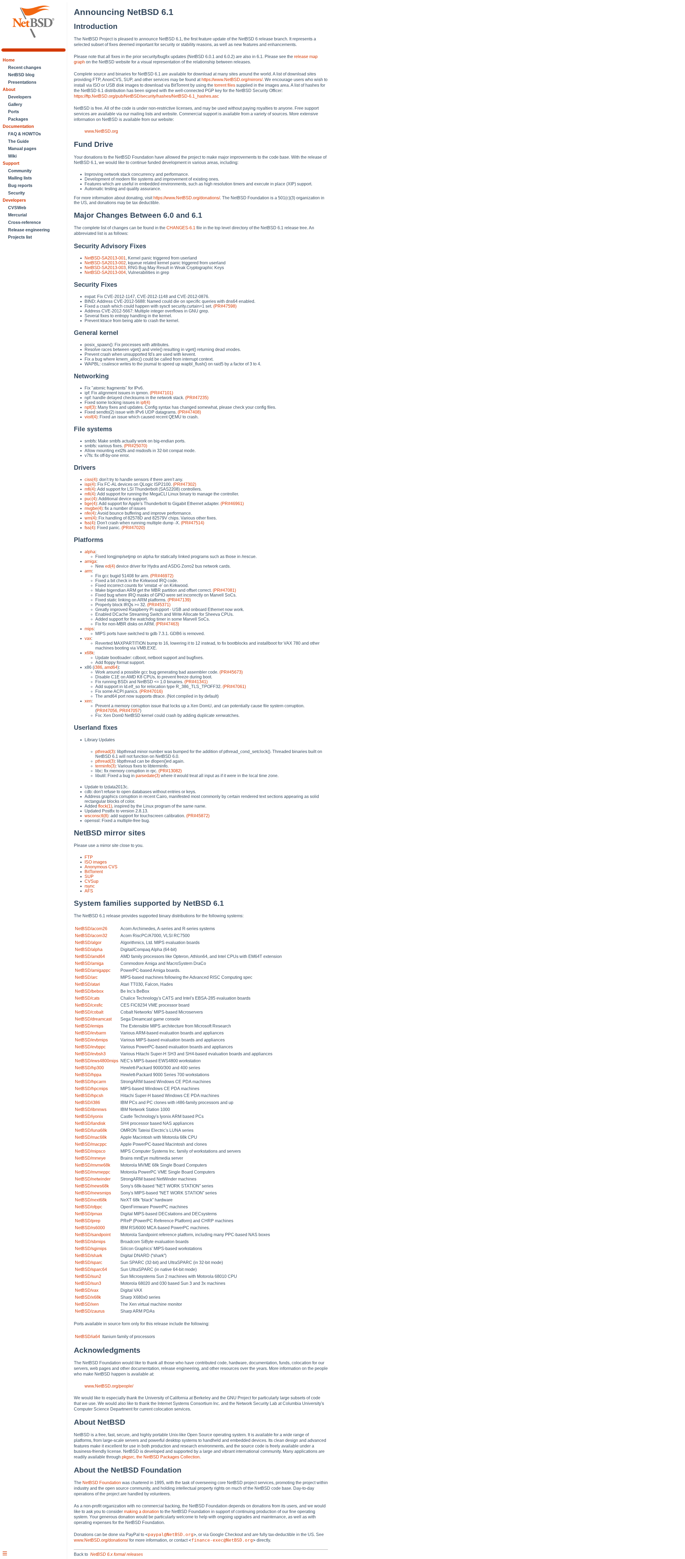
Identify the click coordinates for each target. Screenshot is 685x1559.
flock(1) (105, 806)
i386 (98, 667)
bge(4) (91, 503)
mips (89, 628)
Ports (13, 111)
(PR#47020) (133, 527)
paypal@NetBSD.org (170, 1534)
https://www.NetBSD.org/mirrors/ (231, 79)
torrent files (224, 85)
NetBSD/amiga (89, 963)
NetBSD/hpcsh (89, 1095)
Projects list (20, 237)
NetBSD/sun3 (88, 1283)
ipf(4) (145, 402)
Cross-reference (24, 222)
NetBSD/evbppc (90, 1047)
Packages (18, 119)
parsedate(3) (148, 775)
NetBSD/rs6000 (90, 1227)
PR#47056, (107, 710)
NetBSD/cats (87, 998)
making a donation (141, 1511)
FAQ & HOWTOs (24, 134)
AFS (89, 891)
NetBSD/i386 (87, 1102)
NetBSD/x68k (88, 1297)
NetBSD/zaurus (90, 1311)
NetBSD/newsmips (93, 1193)
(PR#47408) (189, 412)
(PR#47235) (196, 397)
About (9, 89)
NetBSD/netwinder (93, 1179)
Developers (19, 97)
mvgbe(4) (93, 508)
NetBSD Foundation (101, 1482)
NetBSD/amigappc (93, 970)
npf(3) (90, 407)
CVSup (91, 881)
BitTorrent (94, 871)
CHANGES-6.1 (180, 228)
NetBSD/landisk (90, 1123)
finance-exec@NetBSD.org (222, 1540)
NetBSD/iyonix (89, 1116)
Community (20, 171)
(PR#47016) (151, 691)
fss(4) (90, 523)
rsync (90, 886)
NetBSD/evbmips (91, 1040)
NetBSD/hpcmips (91, 1088)
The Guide (18, 141)
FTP (89, 857)
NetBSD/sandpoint (93, 1234)
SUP (89, 876)
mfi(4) (90, 489)
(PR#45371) (158, 604)
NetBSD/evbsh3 (90, 1054)
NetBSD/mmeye (90, 1158)
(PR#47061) (234, 686)
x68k (89, 653)
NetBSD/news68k (92, 1186)
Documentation (18, 126)
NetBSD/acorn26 (91, 928)
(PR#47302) (184, 484)
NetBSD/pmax (88, 1214)
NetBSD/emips (89, 1026)
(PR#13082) (170, 771)
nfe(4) (90, 513)
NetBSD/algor (88, 942)
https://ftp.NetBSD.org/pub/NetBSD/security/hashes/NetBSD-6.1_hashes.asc (146, 96)
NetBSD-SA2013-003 (105, 267)
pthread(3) (105, 751)
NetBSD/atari (87, 984)
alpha (90, 551)
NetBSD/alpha (88, 949)
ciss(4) (91, 479)
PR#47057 (129, 710)
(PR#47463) (167, 624)
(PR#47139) (179, 600)
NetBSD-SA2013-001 (105, 258)
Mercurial (17, 215)
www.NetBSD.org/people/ (109, 1386)
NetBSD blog (21, 74)
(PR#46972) (161, 576)
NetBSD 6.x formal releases (116, 1554)
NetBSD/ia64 (87, 1336)
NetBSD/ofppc (88, 1207)
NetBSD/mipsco (90, 1151)
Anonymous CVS (101, 867)
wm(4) (90, 518)
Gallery (15, 104)
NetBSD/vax (86, 1290)
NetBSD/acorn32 (91, 935)
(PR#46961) (232, 503)
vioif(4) (91, 417)
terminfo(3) (105, 766)
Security (16, 193)
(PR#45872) (198, 815)
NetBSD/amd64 (90, 956)
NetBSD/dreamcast (93, 1019)
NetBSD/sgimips (90, 1248)
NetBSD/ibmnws (90, 1109)
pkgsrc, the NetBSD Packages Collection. (161, 1457)
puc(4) (91, 498)
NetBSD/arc (86, 977)
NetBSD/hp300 (89, 1067)
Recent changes (24, 67)
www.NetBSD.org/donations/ (101, 1540)
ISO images (96, 862)
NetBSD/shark (88, 1255)
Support (11, 163)
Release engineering (29, 230)
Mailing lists (20, 178)
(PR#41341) (196, 681)
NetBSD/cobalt (89, 1012)
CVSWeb (17, 207)
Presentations (22, 82)
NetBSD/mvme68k (92, 1165)
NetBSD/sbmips (90, 1241)
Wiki (12, 156)
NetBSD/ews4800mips (96, 1061)
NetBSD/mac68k (91, 1137)
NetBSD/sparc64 (91, 1269)
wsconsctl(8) (96, 815)
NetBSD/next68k (91, 1200)
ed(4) (110, 566)
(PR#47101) (161, 393)
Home (9, 60)
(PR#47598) (225, 306)
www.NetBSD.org (101, 131)
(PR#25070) (135, 446)
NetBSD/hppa (88, 1074)
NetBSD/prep (87, 1220)
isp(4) (90, 484)
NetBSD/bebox (89, 991)
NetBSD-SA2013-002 (105, 263)
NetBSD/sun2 (88, 1276)
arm (88, 571)
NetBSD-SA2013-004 (105, 272)
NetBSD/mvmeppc (92, 1172)
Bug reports (20, 185)
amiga (90, 561)
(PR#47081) (224, 590)
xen (88, 701)
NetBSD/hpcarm (90, 1081)
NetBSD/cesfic (89, 1005)
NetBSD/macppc (91, 1144)
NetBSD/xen (87, 1304)
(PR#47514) (192, 523)
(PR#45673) (231, 672)
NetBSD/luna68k (91, 1130)
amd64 (110, 667)
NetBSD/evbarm (90, 1033)
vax (88, 638)
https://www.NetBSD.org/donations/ (186, 198)
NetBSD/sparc (88, 1262)
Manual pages (22, 148)
